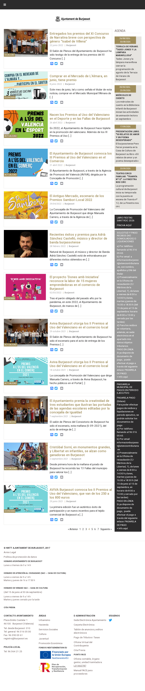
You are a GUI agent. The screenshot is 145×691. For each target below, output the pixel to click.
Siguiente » (106, 529)
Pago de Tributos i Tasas (87, 637)
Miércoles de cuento (123, 96)
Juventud (44, 638)
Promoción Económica (50, 643)
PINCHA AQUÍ (124, 225)
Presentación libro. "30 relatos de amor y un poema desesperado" (128, 135)
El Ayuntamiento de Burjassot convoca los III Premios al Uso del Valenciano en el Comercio (81, 157)
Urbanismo (44, 620)
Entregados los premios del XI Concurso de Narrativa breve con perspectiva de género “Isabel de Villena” (79, 37)
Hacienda (43, 624)
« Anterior (73, 529)
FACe (83, 654)
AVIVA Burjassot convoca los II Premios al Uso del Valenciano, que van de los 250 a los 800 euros (81, 493)
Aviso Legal (10, 552)
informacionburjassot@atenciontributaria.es (128, 263)
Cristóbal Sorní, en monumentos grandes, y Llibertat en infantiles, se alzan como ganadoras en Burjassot (80, 451)
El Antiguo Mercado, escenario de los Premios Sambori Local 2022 (77, 198)
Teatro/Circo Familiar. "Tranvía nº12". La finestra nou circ (126, 177)
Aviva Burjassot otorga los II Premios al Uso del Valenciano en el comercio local (79, 325)
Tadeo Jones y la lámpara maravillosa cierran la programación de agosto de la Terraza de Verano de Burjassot (126, 69)
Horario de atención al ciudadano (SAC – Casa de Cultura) (35, 573)
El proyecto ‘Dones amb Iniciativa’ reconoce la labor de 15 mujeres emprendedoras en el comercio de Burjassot (75, 283)
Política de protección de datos (20, 556)
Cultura (42, 634)
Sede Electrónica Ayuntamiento (90, 620)
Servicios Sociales (48, 629)
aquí (125, 376)
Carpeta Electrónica (84, 624)
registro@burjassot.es (16, 638)
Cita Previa (9, 607)
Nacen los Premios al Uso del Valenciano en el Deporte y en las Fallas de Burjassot (80, 116)
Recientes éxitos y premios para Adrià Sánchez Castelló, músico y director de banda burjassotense (78, 238)
